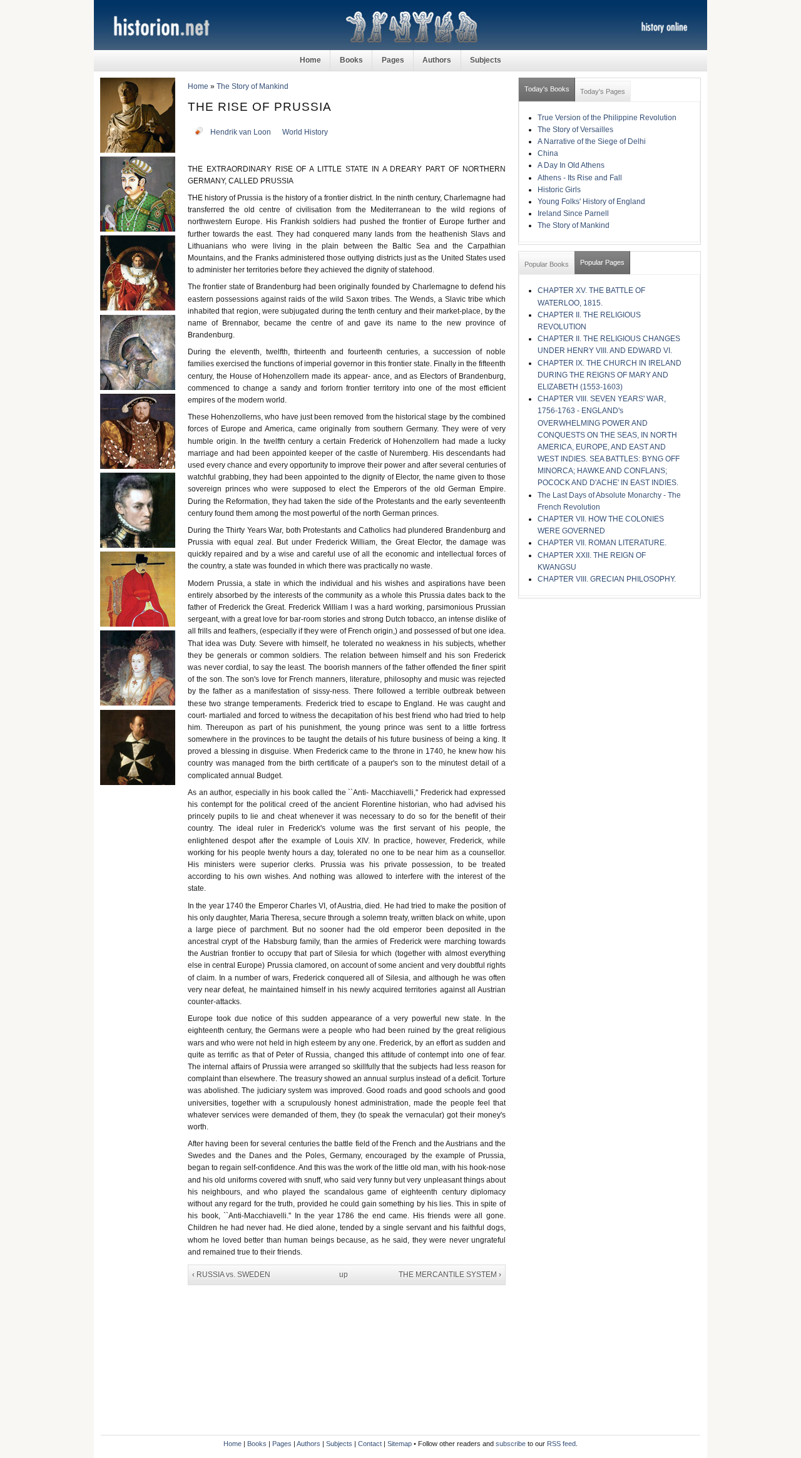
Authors (436, 60)
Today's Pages (602, 91)
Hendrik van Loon (240, 132)
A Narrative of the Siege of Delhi (592, 141)
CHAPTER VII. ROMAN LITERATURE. (602, 542)
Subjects (485, 60)
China (548, 153)
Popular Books (546, 264)
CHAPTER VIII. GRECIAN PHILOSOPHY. (607, 579)
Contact (370, 1443)
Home (310, 60)
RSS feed (561, 1443)
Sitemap (399, 1443)
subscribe (511, 1443)
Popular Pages (602, 262)
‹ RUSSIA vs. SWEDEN (231, 1274)
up (343, 1274)
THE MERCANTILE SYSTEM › (450, 1274)
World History (305, 132)
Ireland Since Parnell (573, 213)
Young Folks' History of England (591, 201)
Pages (393, 60)
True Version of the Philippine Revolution (607, 117)
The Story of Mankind (252, 86)
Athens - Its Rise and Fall (580, 177)
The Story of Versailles (575, 129)
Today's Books (546, 89)
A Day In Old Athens (571, 165)
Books (351, 60)
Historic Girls (559, 189)
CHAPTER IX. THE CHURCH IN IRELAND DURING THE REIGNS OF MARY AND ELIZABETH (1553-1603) (609, 375)
